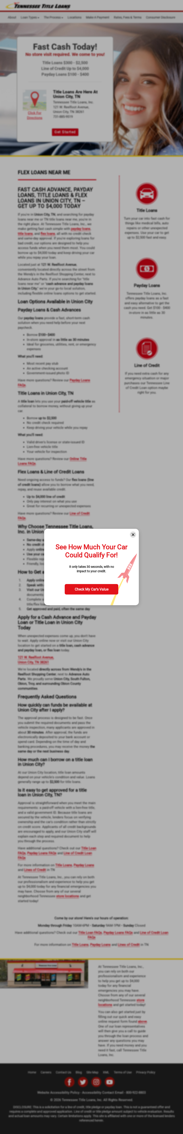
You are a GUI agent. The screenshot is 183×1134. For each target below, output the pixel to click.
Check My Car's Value (91, 589)
